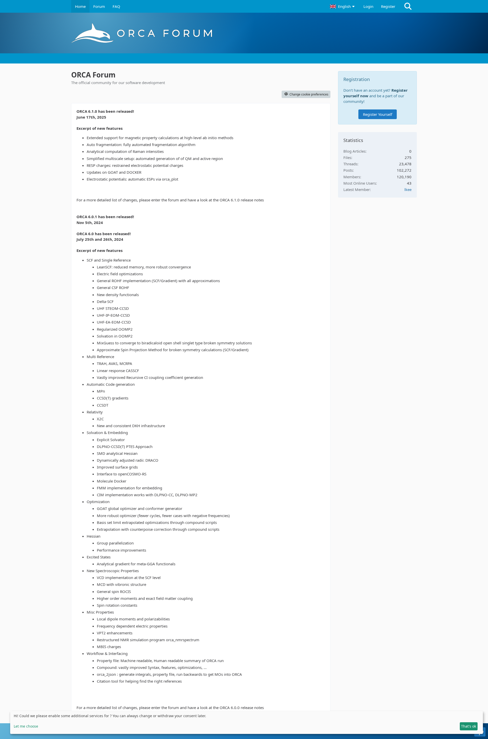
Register (388, 6)
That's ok (468, 726)
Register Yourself (377, 114)
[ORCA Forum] (244, 33)
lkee (407, 189)
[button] (343, 6)
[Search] (408, 6)
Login (368, 6)
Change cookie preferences (308, 94)
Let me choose (26, 726)
